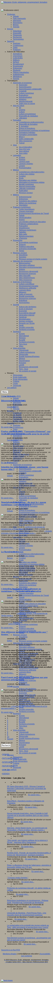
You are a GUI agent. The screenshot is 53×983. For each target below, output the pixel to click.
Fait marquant (12, 440)
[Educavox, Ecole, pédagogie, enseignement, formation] (24, 2)
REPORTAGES (8, 766)
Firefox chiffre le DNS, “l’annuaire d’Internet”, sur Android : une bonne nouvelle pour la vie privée (25, 432)
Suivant (10, 739)
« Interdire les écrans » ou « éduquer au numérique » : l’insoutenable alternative (21, 590)
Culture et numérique (27, 496)
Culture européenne (27, 734)
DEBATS (5, 754)
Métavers (22, 674)
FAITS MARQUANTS (10, 758)
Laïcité (21, 747)
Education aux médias (28, 562)
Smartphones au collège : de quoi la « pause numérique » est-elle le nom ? (23, 503)
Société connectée (26, 709)
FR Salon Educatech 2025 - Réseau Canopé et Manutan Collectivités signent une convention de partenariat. (26, 788)
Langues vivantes (26, 546)
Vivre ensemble (19, 730)
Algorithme (23, 637)
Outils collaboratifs (26, 521)
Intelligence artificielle (27, 670)
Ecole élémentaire (20, 761)
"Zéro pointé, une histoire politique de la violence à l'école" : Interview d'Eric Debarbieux (27, 841)
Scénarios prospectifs (27, 631)
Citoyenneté (24, 732)
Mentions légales (9, 954)
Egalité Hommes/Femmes (29, 738)
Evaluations (23, 477)
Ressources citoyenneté (28, 749)
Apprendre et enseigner (22, 465)
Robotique (23, 682)
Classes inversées (26, 593)
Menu (4, 392)
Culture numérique (26, 475)
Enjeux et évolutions (27, 510)
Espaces (22, 626)
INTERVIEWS (7, 762)
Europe (22, 716)
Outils (15, 429)
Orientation (23, 587)
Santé (21, 707)
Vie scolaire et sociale (27, 753)
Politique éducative (26, 629)
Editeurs (16, 442)
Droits (21, 560)
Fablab (21, 597)
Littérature (23, 500)
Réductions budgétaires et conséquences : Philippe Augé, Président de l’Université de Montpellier (27, 901)
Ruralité (22, 722)
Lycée (15, 765)
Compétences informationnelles (31, 554)
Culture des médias (26, 556)
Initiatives (22, 481)
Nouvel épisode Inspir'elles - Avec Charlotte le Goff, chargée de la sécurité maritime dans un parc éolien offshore (28, 815)
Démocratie (23, 736)
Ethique (22, 741)
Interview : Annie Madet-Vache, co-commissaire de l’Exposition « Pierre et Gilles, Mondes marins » (27, 829)
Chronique (11, 407)
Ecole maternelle (19, 759)
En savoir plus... (7, 427)
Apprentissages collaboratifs (30, 471)
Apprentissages (25, 469)
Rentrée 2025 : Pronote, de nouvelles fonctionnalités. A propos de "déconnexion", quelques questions (29, 854)
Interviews (17, 403)
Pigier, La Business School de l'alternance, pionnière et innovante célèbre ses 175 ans (29, 866)
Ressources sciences (27, 680)
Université (17, 767)
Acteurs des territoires (27, 689)
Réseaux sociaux (20, 635)
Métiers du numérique (27, 585)
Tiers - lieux (23, 751)
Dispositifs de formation (28, 506)
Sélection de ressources (22, 643)
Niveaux (10, 755)
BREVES (5, 770)
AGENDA (6, 774)
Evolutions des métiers (28, 583)
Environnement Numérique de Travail (34, 595)
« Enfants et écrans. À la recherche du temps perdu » (26, 532)
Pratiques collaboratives (28, 606)
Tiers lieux (23, 726)
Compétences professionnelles (31, 504)
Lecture (22, 548)
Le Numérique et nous (12, 552)
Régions (22, 720)
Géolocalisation (25, 600)
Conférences (18, 427)
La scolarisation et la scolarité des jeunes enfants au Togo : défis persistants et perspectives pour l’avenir (28, 926)
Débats (16, 398)
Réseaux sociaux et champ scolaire (33, 641)
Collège (16, 763)
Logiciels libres (25, 672)
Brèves (16, 407)
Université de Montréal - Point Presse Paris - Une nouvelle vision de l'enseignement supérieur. (26, 914)
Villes (21, 728)
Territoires (17, 714)
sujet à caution (14, 624)
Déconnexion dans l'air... (13, 400)
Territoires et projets (27, 711)
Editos (9, 641)
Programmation (25, 550)
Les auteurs (11, 770)
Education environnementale (30, 649)
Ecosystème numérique (28, 624)
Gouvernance (24, 743)
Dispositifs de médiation (28, 498)
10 (8, 737)
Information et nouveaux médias (31, 564)
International (24, 718)
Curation (22, 558)
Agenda (16, 409)
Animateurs (17, 436)
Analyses (16, 425)
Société (16, 687)
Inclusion (22, 745)
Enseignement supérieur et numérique (34, 512)
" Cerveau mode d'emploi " (17, 878)
